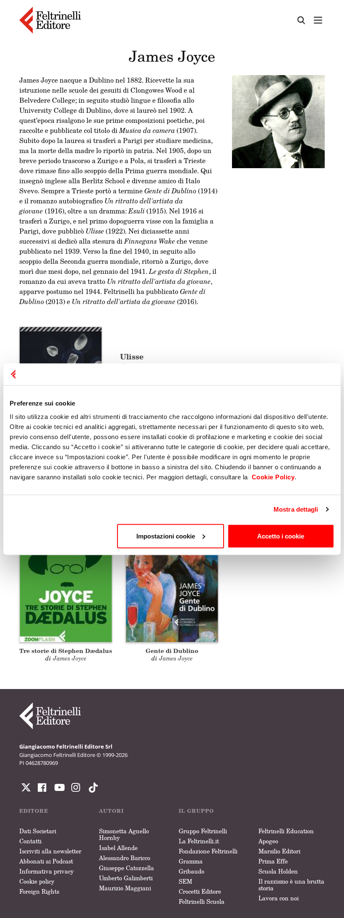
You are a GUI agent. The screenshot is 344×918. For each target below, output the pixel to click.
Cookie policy (37, 881)
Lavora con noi (278, 898)
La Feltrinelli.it (199, 841)
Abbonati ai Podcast (46, 861)
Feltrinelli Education (286, 831)
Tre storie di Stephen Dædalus (65, 650)
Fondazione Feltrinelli (208, 851)
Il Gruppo (196, 811)
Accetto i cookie (280, 535)
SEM (185, 881)
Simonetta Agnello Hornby (124, 834)
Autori (111, 811)
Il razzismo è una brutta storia (291, 884)
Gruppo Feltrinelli (203, 831)
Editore (33, 811)
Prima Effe (273, 861)
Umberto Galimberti (126, 878)
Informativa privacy (46, 871)
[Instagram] (91, 787)
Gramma (191, 861)
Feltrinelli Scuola (201, 901)
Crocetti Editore (200, 891)
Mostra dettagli (296, 509)
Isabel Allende (118, 847)
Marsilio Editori (279, 851)
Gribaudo (191, 871)
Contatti (30, 841)
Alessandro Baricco (124, 857)
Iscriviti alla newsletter (50, 851)
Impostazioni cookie (165, 535)
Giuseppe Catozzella (126, 867)
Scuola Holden (278, 871)
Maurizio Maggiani (125, 888)
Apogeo (268, 841)
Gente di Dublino (172, 650)
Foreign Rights (39, 891)
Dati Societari (37, 831)
